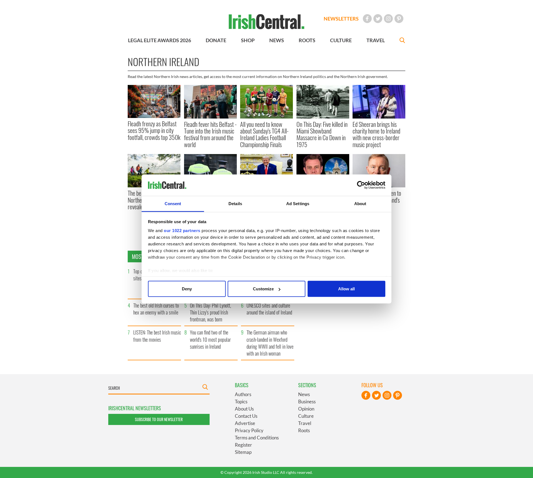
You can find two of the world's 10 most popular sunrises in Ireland (210, 339)
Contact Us (246, 416)
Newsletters (341, 19)
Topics (241, 401)
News (304, 394)
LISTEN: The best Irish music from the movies (157, 336)
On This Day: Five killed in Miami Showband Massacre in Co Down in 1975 (322, 134)
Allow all (346, 288)
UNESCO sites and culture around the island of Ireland (269, 309)
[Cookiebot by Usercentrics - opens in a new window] (361, 185)
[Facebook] (367, 18)
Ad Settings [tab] (297, 203)
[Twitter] (377, 18)
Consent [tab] (173, 203)
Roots (304, 430)
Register (243, 445)
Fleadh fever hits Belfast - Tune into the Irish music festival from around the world (210, 134)
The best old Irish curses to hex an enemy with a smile (156, 309)
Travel (304, 423)
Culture (306, 416)
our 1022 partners (182, 230)
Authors (243, 394)
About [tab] (360, 203)
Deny (187, 288)
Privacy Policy (249, 430)
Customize (263, 288)
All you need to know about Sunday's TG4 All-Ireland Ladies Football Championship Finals (264, 134)
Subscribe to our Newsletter (159, 419)
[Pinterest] (398, 18)
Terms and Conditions (257, 438)
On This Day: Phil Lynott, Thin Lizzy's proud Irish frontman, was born (210, 312)
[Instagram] (388, 18)
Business (307, 401)
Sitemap (243, 452)
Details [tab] (235, 203)
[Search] (402, 40)
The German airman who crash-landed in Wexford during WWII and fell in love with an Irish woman (270, 343)
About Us (244, 409)
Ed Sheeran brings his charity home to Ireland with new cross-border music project (376, 134)
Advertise (245, 423)
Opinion (306, 409)
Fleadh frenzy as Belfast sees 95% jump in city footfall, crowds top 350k (154, 130)
